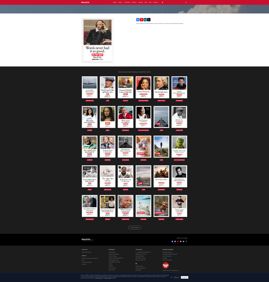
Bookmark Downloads (140, 260)
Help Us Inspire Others (86, 252)
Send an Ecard (112, 269)
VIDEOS (120, 2)
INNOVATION (107, 189)
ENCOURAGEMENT (143, 100)
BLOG (150, 2)
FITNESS (90, 130)
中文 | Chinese (138, 270)
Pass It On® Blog (112, 267)
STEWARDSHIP (90, 219)
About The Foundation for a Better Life (90, 258)
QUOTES (115, 2)
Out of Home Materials (167, 260)
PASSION (125, 189)
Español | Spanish (139, 266)
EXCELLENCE (125, 160)
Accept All (184, 277)
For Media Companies (167, 252)
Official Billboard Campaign (114, 261)
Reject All (176, 277)
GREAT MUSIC (161, 100)
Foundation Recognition (87, 262)
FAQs (83, 260)
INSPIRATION (125, 219)
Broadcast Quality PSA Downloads (170, 254)
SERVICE (107, 219)
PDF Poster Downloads (141, 258)
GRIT (107, 100)
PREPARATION (89, 100)
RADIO (145, 2)
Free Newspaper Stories (114, 260)
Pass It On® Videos (113, 256)
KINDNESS (107, 160)
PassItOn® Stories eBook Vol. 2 (143, 252)
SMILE (107, 130)
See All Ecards (134, 227)
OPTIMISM (179, 189)
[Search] (186, 2)
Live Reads (165, 258)
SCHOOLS (155, 2)
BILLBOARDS (127, 2)
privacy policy (98, 278)
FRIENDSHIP (125, 130)
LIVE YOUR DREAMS (143, 130)
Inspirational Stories (140, 256)
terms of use (108, 278)
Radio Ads (111, 265)
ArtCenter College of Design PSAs (116, 258)
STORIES (134, 2)
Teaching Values (112, 252)
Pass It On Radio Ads (167, 256)
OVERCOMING (179, 219)
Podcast (110, 263)
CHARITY (125, 100)
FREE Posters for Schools (141, 254)
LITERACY (89, 160)
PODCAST (140, 2)
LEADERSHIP (161, 189)
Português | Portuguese (141, 268)
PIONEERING (179, 100)
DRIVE (89, 189)
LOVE (161, 130)
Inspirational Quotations (114, 254)
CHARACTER (179, 130)
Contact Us (84, 264)
